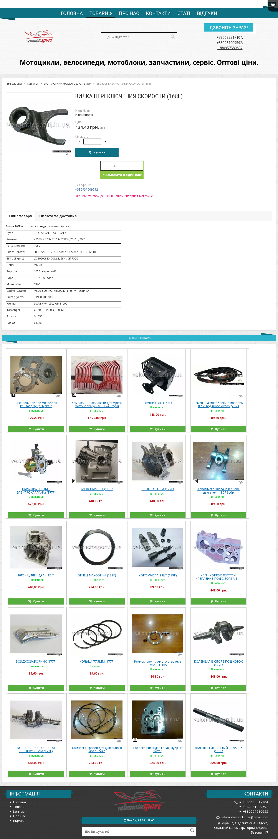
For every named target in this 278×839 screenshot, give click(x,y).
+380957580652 (230, 47)
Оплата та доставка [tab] (58, 216)
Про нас (129, 13)
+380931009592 (229, 42)
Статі (183, 13)
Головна (72, 13)
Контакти (158, 13)
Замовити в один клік (123, 175)
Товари (99, 13)
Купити (98, 152)
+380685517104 (229, 37)
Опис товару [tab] (20, 216)
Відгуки (207, 13)
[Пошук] (173, 37)
